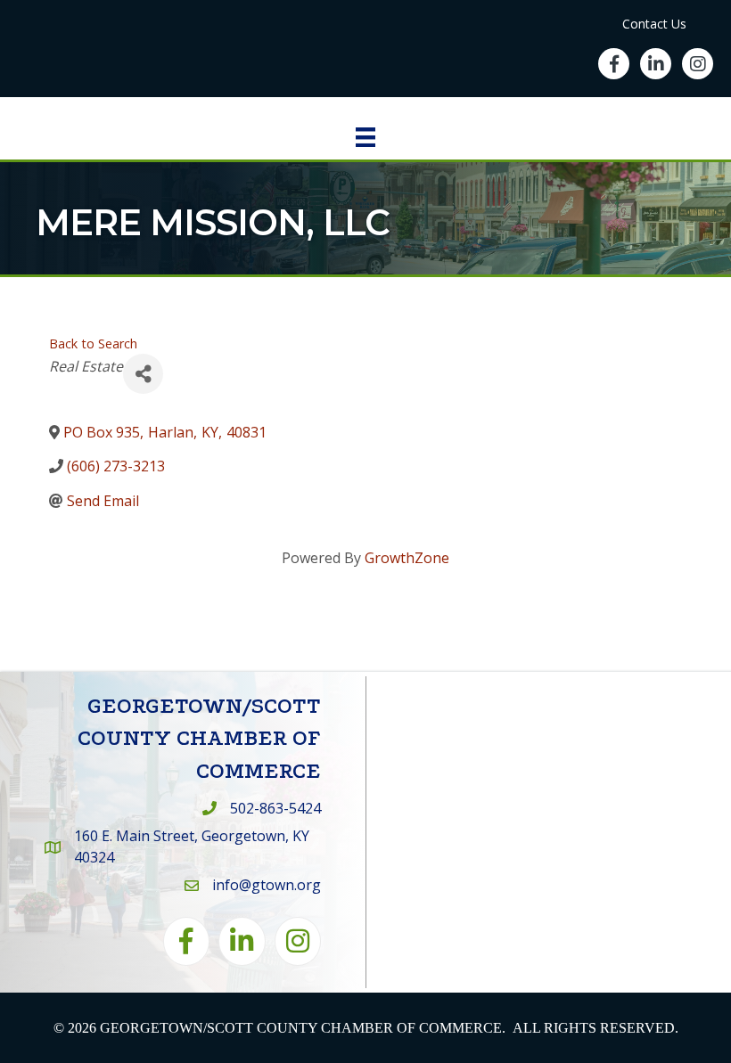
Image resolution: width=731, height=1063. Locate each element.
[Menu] (365, 137)
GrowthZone (407, 558)
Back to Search (93, 343)
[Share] (143, 374)
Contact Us (654, 23)
